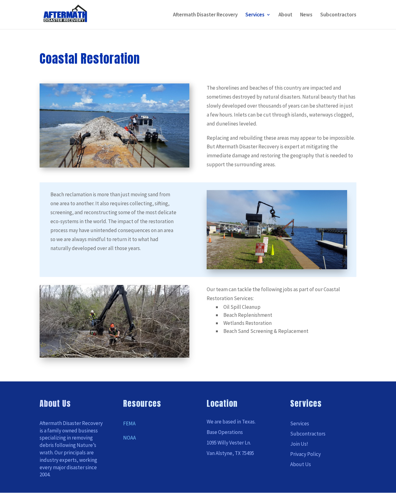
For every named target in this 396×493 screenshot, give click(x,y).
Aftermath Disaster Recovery (205, 15)
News (306, 15)
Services (255, 15)
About (285, 15)
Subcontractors (338, 15)
